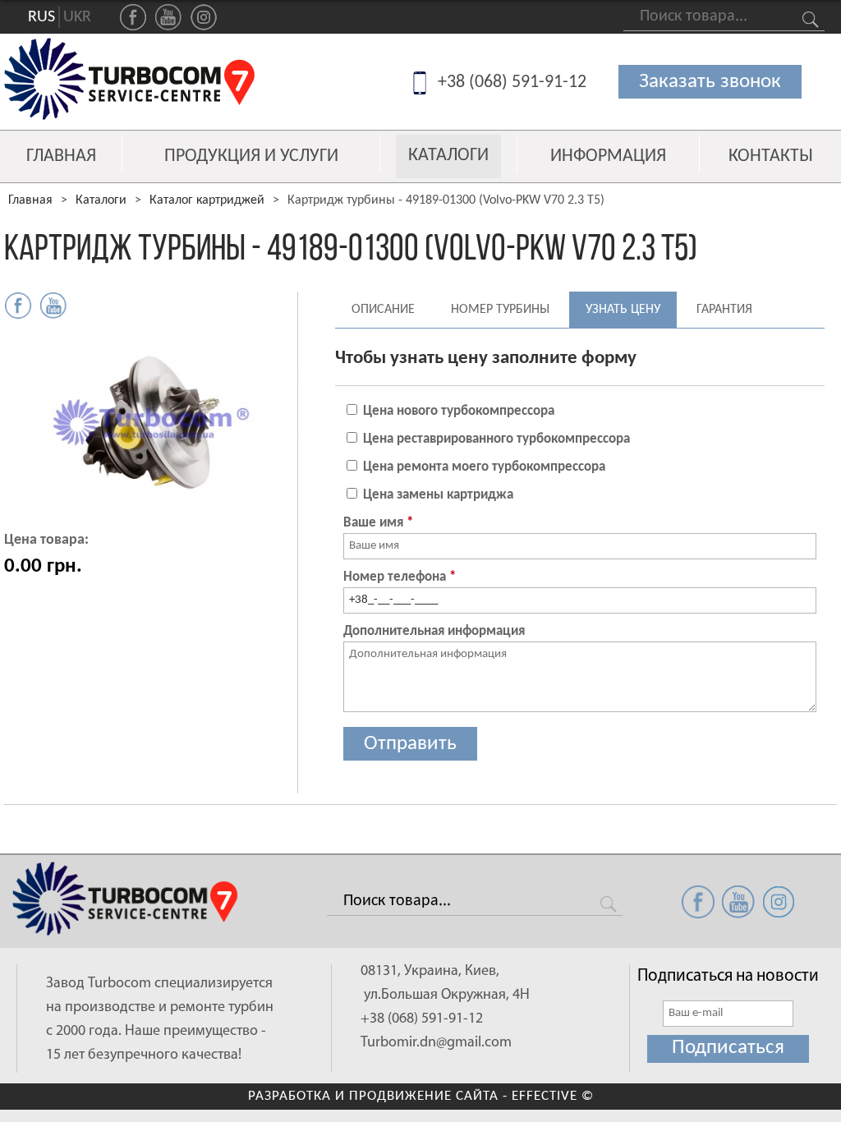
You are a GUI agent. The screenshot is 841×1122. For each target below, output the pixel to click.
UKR (77, 17)
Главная (61, 157)
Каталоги (448, 155)
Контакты (770, 157)
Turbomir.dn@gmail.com (436, 1043)
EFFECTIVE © (553, 1096)
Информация (608, 157)
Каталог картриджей (206, 200)
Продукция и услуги (251, 157)
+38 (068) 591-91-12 (512, 82)
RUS (41, 17)
